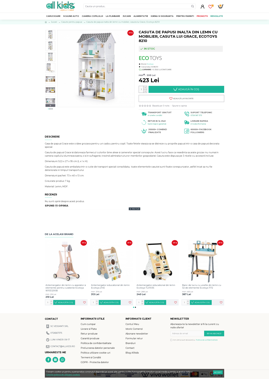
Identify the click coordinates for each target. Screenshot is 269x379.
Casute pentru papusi (71, 22)
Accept (218, 372)
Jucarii (54, 22)
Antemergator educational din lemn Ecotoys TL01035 (156, 286)
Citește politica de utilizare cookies (63, 374)
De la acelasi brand (59, 234)
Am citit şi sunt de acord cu (195, 340)
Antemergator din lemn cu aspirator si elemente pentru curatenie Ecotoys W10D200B (66, 288)
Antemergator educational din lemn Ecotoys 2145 (110, 286)
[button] (50, 30)
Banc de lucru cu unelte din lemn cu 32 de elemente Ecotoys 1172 (201, 286)
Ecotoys (150, 64)
